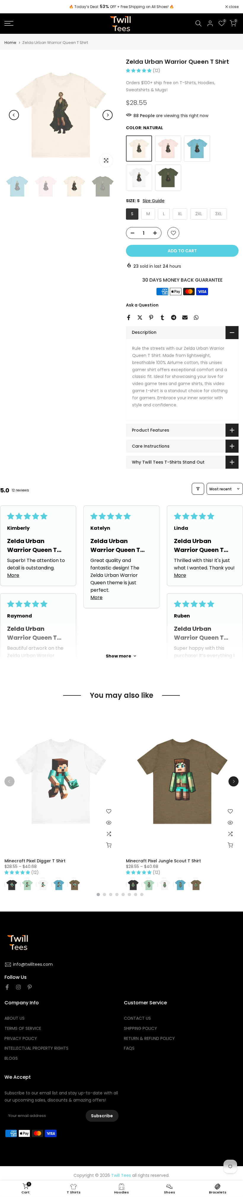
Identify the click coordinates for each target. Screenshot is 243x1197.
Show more (118, 656)
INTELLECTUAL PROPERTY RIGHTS (36, 1048)
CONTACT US (137, 1018)
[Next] (108, 115)
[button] (139, 71)
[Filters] (198, 489)
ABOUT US (14, 1018)
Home (10, 42)
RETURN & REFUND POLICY (149, 1038)
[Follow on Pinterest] (29, 987)
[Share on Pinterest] (151, 317)
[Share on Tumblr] (162, 317)
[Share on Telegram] (173, 317)
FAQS (129, 1048)
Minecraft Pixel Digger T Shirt (34, 861)
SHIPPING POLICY (140, 1028)
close (12, 7)
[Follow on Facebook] (7, 987)
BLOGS (11, 1058)
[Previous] (14, 115)
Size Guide (153, 201)
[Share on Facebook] (128, 317)
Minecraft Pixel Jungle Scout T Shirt (163, 861)
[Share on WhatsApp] (196, 317)
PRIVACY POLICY (20, 1038)
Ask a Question (142, 305)
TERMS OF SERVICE (22, 1028)
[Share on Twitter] (140, 317)
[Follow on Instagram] (18, 987)
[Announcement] (121, 6)
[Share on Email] (185, 317)
